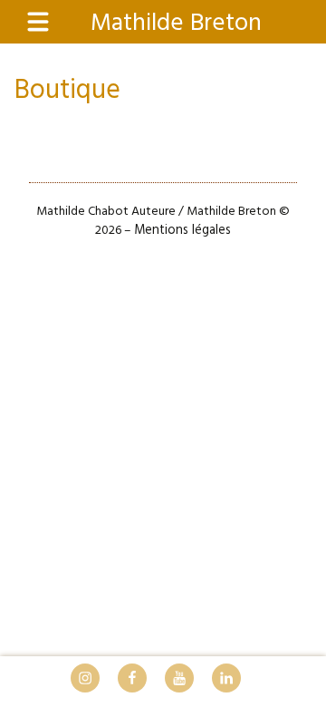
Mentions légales (182, 230)
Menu (47, 23)
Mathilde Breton (176, 24)
